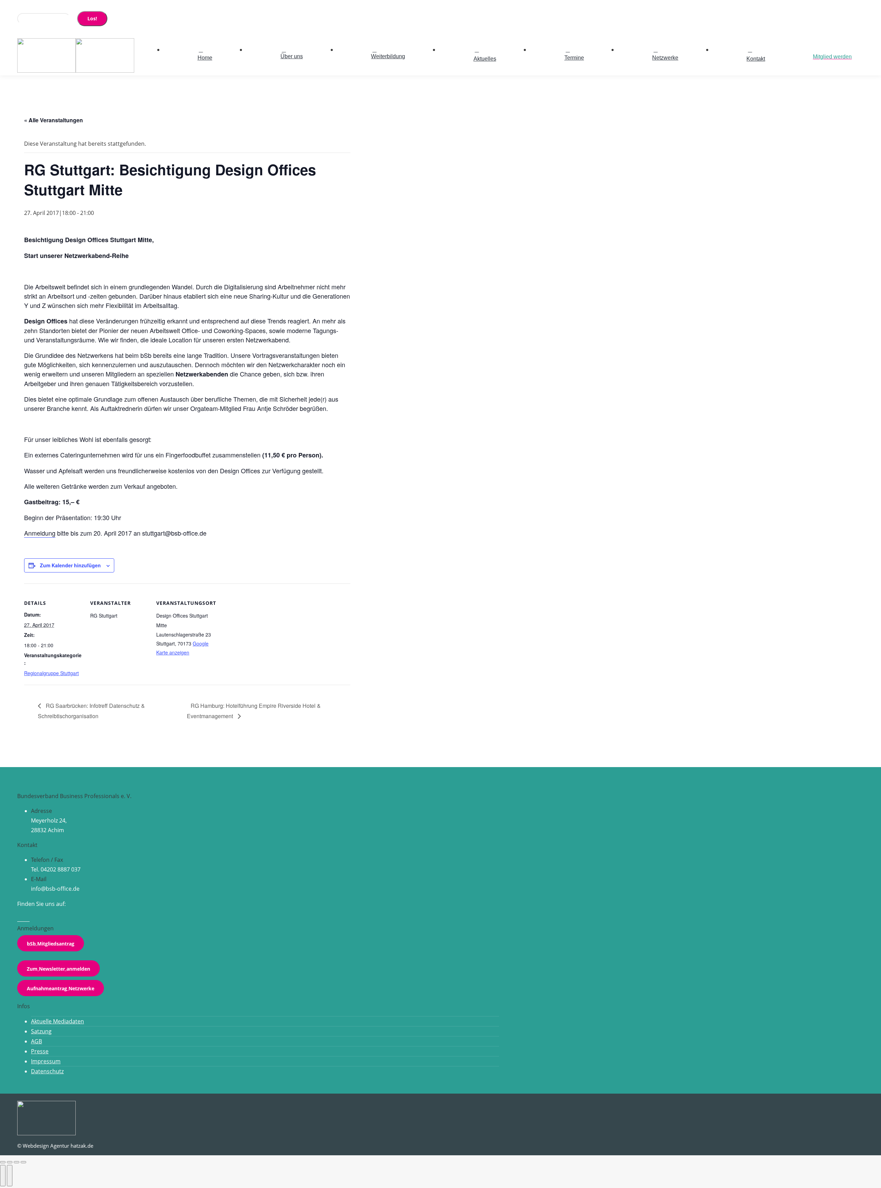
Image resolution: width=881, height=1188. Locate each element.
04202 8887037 (42, 6)
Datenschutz (47, 1071)
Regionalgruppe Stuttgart (51, 673)
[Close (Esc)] (3, 1162)
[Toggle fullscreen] (16, 1162)
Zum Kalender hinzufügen (70, 565)
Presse (40, 1051)
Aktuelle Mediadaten (57, 1021)
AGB (36, 1041)
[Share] (9, 1162)
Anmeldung (39, 532)
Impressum (46, 1061)
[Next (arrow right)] (9, 1175)
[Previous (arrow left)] (3, 1175)
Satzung (41, 1031)
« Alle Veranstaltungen (53, 120)
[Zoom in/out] (23, 1162)
